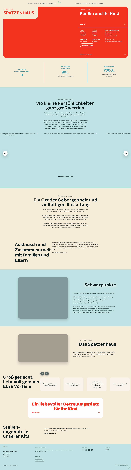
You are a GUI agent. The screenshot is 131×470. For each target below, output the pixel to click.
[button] (103, 24)
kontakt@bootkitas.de (39, 460)
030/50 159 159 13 (38, 459)
